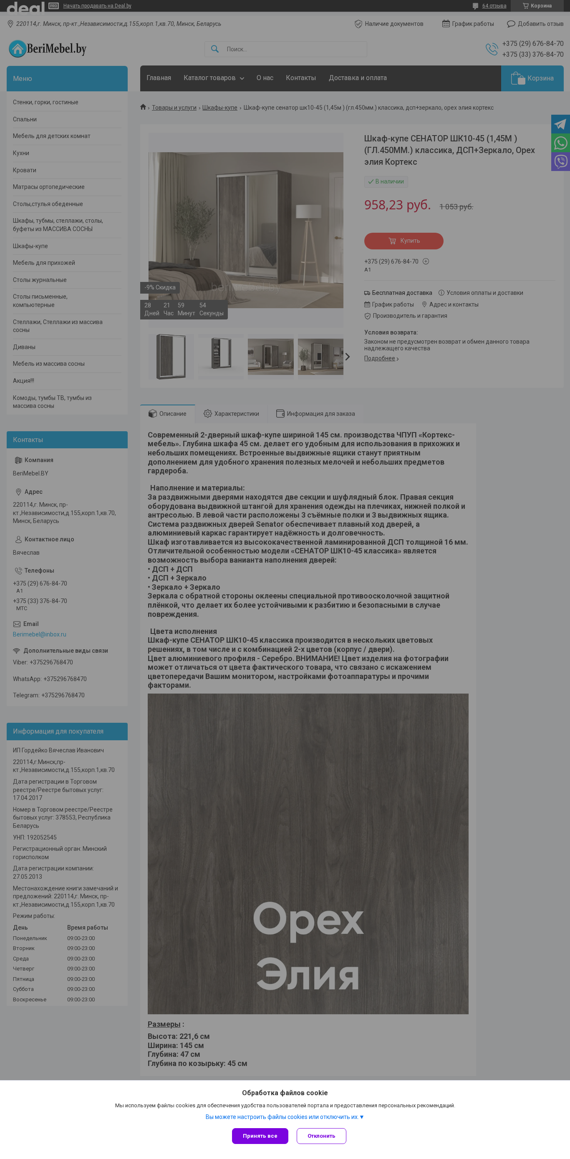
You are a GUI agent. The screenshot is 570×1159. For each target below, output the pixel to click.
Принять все (260, 1136)
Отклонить (321, 1136)
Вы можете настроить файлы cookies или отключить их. (282, 1117)
